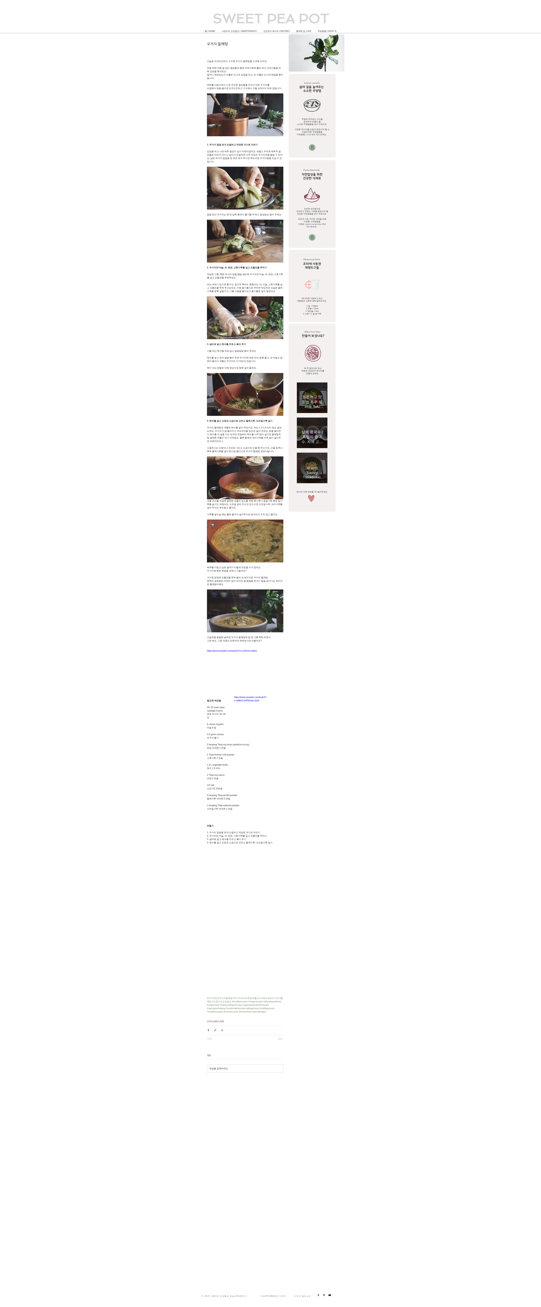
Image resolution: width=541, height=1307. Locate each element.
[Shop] (312, 147)
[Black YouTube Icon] (329, 1295)
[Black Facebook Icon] (318, 1295)
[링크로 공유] (215, 1030)
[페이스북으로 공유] (208, 1030)
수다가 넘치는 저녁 (215, 1021)
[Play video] (258, 709)
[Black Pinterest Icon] (324, 1295)
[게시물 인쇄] (222, 1030)
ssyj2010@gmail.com (273, 1296)
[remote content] (245, 877)
